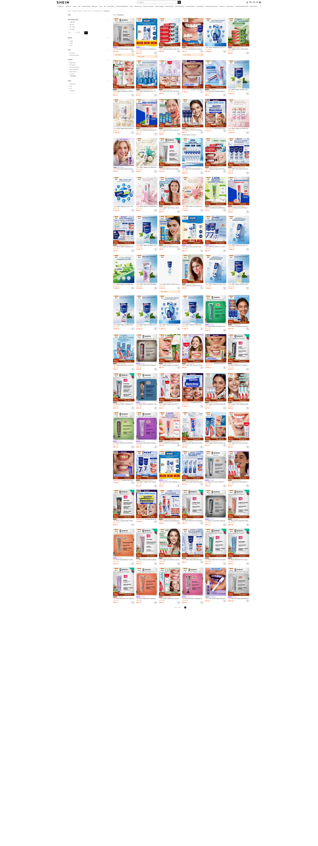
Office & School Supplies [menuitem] (256, 6)
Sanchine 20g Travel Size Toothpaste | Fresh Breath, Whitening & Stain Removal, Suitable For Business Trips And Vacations (192, 402)
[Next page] (187, 607)
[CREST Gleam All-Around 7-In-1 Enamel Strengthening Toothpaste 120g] (169, 309)
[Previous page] (183, 607)
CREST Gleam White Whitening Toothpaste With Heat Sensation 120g (146, 284)
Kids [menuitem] (105, 6)
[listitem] (123, 37)
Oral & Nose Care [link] (97, 11)
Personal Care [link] (87, 11)
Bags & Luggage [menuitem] (159, 6)
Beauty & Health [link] (77, 11)
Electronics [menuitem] (222, 6)
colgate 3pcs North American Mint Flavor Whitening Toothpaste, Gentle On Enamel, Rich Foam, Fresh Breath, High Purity (238, 482)
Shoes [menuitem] (131, 6)
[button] (257, 2)
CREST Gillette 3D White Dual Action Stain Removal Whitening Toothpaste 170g (169, 284)
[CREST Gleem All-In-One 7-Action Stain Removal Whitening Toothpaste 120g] (215, 269)
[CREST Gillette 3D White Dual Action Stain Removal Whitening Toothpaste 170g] (169, 269)
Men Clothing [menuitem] (111, 6)
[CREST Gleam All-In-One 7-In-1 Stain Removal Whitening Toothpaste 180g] (238, 230)
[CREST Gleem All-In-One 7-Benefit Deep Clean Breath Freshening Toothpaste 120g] (123, 191)
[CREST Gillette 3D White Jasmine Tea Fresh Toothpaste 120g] (238, 269)
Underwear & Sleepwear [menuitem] (122, 6)
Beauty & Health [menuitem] (169, 6)
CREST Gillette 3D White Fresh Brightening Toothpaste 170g (123, 324)
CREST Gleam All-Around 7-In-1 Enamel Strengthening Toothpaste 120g (169, 324)
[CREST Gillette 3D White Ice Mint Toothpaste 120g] (146, 230)
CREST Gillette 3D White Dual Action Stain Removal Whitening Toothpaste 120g (192, 324)
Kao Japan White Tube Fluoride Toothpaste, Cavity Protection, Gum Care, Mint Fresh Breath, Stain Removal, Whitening (192, 443)
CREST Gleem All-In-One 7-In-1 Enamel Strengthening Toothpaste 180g (215, 47)
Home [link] (69, 11)
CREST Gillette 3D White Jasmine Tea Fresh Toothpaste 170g (238, 89)
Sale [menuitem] (79, 6)
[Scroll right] (260, 6)
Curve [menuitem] (100, 6)
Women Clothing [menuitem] (86, 6)
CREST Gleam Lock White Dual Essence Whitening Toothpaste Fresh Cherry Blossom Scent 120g (146, 206)
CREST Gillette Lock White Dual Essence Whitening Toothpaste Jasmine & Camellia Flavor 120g (146, 167)
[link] (250, 2)
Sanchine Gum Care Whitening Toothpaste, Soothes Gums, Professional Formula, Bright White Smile (123, 480)
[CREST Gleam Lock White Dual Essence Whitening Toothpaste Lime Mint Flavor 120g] (123, 269)
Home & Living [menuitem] (138, 6)
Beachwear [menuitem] (95, 6)
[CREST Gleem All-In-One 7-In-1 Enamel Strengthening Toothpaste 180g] (215, 32)
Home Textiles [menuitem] (200, 6)
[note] (123, 44)
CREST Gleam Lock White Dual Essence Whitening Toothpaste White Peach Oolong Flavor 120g (192, 206)
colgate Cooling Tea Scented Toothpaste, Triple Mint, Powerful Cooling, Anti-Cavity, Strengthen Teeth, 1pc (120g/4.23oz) (169, 365)
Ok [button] (86, 32)
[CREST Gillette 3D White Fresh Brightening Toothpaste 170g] (123, 309)
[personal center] (247, 2)
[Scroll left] (258, 6)
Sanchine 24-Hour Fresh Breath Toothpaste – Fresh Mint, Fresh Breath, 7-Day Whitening (215, 363)
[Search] (179, 2)
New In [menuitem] (74, 6)
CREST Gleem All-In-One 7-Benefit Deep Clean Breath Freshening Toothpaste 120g (123, 206)
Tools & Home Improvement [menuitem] (241, 6)
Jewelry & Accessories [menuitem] (148, 6)
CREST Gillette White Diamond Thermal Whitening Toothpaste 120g (123, 128)
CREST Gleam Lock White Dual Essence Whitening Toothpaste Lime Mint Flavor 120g (123, 284)
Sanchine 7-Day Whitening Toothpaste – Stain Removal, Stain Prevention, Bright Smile (192, 89)
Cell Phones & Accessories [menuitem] (211, 6)
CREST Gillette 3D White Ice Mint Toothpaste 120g (146, 245)
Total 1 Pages (177, 607)
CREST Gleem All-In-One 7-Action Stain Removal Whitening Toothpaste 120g (215, 284)
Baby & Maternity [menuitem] (179, 6)
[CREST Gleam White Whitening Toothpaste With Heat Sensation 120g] (146, 269)
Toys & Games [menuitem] (229, 6)
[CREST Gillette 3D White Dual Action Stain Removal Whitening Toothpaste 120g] (192, 309)
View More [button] (73, 76)
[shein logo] (63, 2)
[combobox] (119, 14)
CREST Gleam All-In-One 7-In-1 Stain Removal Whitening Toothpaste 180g (238, 245)
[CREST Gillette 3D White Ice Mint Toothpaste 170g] (146, 309)
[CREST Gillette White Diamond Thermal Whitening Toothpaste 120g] (123, 113)
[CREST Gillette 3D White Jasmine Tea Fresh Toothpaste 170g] (238, 74)
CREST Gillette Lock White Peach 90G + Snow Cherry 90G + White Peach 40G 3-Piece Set (238, 128)
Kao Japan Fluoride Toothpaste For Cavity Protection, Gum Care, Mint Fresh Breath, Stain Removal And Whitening (215, 91)
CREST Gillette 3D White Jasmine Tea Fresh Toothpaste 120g (238, 284)
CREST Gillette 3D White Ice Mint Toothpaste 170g (146, 324)
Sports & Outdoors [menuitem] (190, 6)
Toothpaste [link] (106, 11)
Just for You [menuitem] (68, 6)
